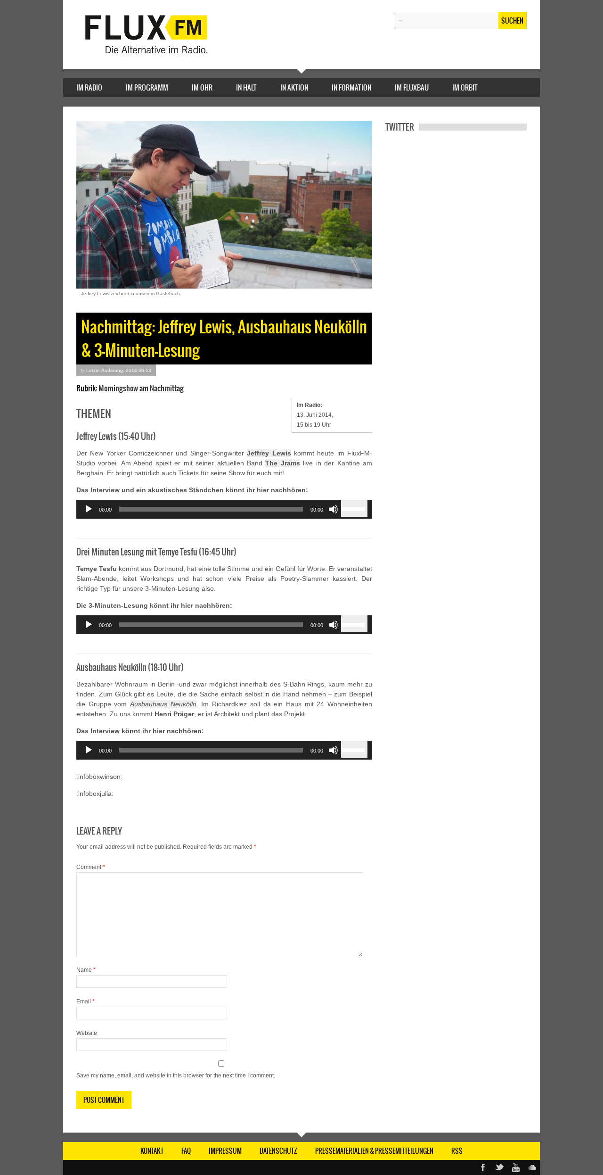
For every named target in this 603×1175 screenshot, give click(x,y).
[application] (224, 509)
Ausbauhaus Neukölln (163, 704)
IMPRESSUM (225, 1151)
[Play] (88, 509)
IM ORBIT (465, 87)
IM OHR (202, 87)
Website (86, 1033)
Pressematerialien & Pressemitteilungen (374, 1151)
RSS (457, 1151)
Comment (90, 867)
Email (85, 1001)
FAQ (186, 1151)
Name (86, 970)
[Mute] (333, 509)
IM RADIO (89, 87)
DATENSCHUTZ (278, 1151)
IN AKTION (294, 87)
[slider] (354, 508)
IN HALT (246, 87)
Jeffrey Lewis (269, 453)
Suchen (512, 21)
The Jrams (282, 463)
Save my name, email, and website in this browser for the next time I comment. (175, 1075)
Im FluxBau (412, 87)
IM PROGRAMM (147, 87)
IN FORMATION (351, 87)
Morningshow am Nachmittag (141, 388)
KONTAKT (151, 1151)
